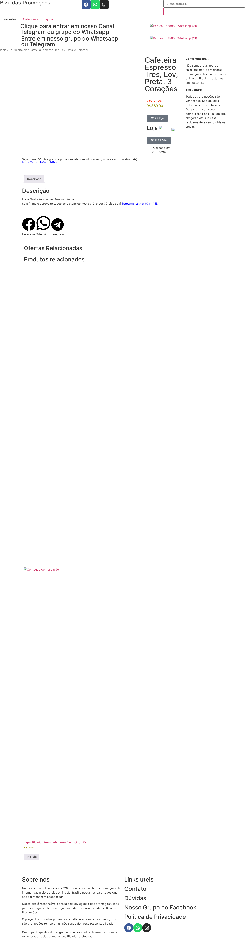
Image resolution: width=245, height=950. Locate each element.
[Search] (166, 11)
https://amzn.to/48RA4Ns (39, 162)
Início (3, 50)
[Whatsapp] (95, 4)
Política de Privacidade (155, 916)
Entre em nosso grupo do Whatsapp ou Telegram (69, 41)
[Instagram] (104, 4)
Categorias (30, 19)
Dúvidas (135, 898)
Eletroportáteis (18, 50)
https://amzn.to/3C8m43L (140, 203)
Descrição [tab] (34, 179)
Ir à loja (32, 856)
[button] (157, 118)
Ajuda (49, 19)
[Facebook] (86, 4)
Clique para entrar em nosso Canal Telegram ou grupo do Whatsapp (67, 29)
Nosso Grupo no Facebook (160, 907)
